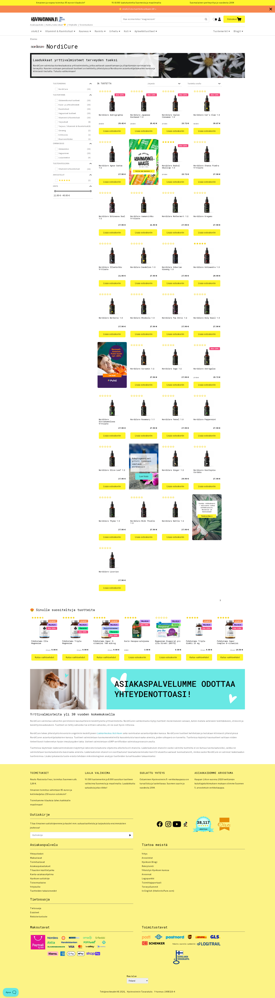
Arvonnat (147, 874)
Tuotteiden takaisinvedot (43, 890)
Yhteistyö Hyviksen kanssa (155, 870)
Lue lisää (143, 476)
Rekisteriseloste (38, 916)
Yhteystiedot (36, 853)
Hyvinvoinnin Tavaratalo (140, 991)
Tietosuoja (35, 908)
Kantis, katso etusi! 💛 (56, 24)
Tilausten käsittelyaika (42, 870)
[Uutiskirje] (130, 835)
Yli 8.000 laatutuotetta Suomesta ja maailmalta (136, 2)
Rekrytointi (148, 866)
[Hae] (206, 19)
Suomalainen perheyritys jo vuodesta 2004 (212, 2)
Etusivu (33, 39)
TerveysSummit (150, 886)
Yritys (145, 853)
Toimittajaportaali (151, 882)
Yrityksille (72, 24)
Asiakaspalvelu (36, 24)
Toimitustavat (37, 862)
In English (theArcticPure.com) (158, 890)
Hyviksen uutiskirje (40, 878)
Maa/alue (132, 976)
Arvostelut (147, 857)
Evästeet (34, 912)
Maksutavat (36, 857)
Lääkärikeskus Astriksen (109, 733)
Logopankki (148, 878)
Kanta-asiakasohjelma (42, 874)
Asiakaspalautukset (40, 866)
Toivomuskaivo (86, 24)
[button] (234, 19)
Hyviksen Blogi (149, 862)
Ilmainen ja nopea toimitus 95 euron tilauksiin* (60, 2)
